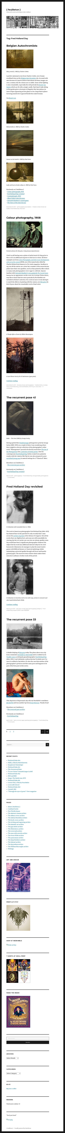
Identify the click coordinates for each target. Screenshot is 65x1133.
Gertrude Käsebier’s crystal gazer (18, 200)
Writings (11, 849)
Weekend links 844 (14, 760)
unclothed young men (13, 458)
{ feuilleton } (13, 9)
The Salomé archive (14, 842)
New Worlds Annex (14, 811)
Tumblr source (11, 657)
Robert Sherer (17, 610)
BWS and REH (12, 776)
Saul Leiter (38, 386)
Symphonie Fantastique (15, 765)
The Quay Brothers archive (16, 840)
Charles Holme (39, 385)
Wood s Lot (12, 98)
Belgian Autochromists (21, 45)
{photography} (21, 206)
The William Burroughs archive (18, 846)
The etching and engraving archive (19, 822)
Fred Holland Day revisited (15, 194)
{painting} (27, 720)
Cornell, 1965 (12, 789)
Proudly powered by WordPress (23, 1128)
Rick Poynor (32, 386)
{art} (17, 608)
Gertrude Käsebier (24, 386)
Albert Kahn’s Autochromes (16, 198)
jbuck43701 (9, 703)
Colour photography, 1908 (15, 191)
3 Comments (11, 721)
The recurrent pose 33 (21, 619)
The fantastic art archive (16, 824)
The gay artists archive (15, 826)
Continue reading (12, 381)
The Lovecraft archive (15, 831)
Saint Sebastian (25, 610)
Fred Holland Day (14, 208)
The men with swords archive (17, 833)
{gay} (27, 608)
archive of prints (18, 536)
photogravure (44, 475)
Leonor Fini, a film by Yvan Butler (18, 782)
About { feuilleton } (14, 806)
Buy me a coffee (11, 1088)
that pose (22, 652)
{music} (24, 385)
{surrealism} (28, 206)
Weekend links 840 (14, 787)
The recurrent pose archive (16, 465)
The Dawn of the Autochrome (16, 203)
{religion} (39, 608)
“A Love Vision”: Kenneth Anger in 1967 (20, 771)
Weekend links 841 (14, 780)
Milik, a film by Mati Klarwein (17, 762)
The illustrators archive (15, 829)
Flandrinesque (24, 443)
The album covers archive (16, 815)
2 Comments (11, 477)
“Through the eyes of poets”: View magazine (22, 791)
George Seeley (37, 475)
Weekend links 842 (14, 774)
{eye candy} (22, 608)
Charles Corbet (36, 206)
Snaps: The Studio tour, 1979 (17, 778)
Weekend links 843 (14, 767)
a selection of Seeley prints (29, 451)
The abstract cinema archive (17, 813)
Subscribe (28, 1042)
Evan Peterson (34, 703)
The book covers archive (16, 820)
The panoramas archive (15, 837)
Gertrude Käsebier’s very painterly (31, 273)
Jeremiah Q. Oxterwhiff (25, 655)
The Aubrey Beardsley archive (17, 818)
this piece (43, 282)
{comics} (18, 720)
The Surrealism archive (15, 844)
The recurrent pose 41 (21, 397)
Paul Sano (22, 208)
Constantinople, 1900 (14, 196)
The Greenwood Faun (15, 769)
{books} (19, 385)
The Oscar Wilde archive (16, 835)
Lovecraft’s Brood (13, 785)
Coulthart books (13, 809)
